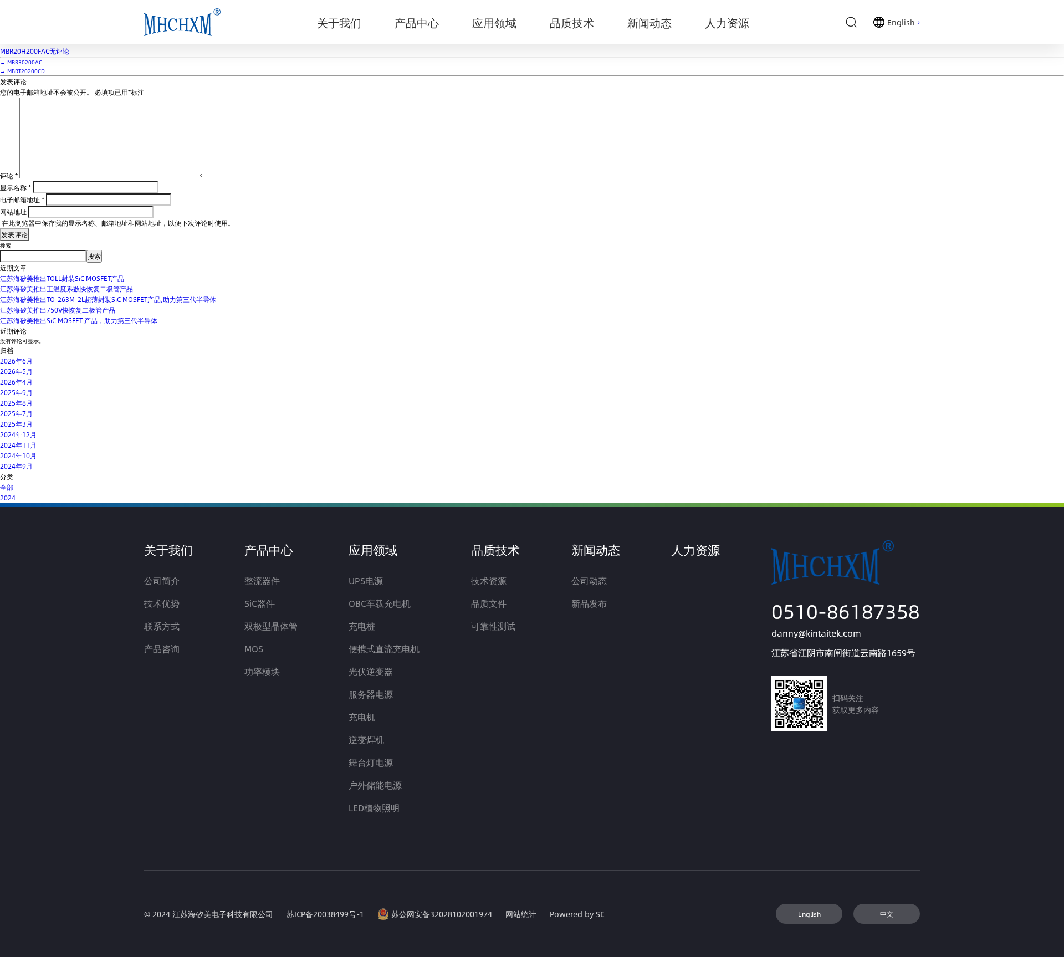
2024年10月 (18, 455)
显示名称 (15, 187)
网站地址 (13, 212)
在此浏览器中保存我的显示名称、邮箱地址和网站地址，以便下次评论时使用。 (118, 223)
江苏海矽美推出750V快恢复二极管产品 (57, 310)
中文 (886, 914)
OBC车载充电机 (380, 603)
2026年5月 (16, 371)
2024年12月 (18, 434)
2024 (8, 498)
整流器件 (262, 580)
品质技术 (495, 549)
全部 (6, 487)
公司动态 (589, 580)
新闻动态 (595, 549)
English (809, 914)
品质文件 (489, 603)
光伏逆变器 (371, 671)
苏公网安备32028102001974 (441, 914)
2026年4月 (16, 382)
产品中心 (268, 549)
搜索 (5, 245)
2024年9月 (16, 466)
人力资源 (695, 549)
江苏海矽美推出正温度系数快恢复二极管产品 (66, 289)
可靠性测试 (493, 626)
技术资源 (489, 580)
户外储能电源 (375, 785)
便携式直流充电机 (384, 649)
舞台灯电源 (371, 762)
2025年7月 (16, 413)
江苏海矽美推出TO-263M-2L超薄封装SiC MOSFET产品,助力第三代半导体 (108, 299)
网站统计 (520, 914)
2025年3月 (16, 424)
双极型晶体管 (271, 626)
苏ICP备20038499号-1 (325, 914)
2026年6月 (16, 361)
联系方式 (162, 626)
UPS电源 (366, 580)
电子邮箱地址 (22, 199)
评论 (9, 176)
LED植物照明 (374, 808)
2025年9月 (16, 392)
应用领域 (373, 549)
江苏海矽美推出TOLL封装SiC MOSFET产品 (62, 278)
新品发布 (589, 603)
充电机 (362, 717)
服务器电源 (371, 694)
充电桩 (362, 626)
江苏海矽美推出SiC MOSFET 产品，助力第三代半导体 (78, 320)
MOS (253, 649)
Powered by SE (577, 914)
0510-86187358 (845, 611)
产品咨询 (162, 649)
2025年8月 (16, 403)
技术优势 (162, 603)
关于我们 (168, 549)
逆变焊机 (366, 739)
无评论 (34, 51)
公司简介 (162, 580)
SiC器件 (259, 603)
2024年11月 (18, 445)
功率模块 (262, 671)
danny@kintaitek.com (816, 633)
